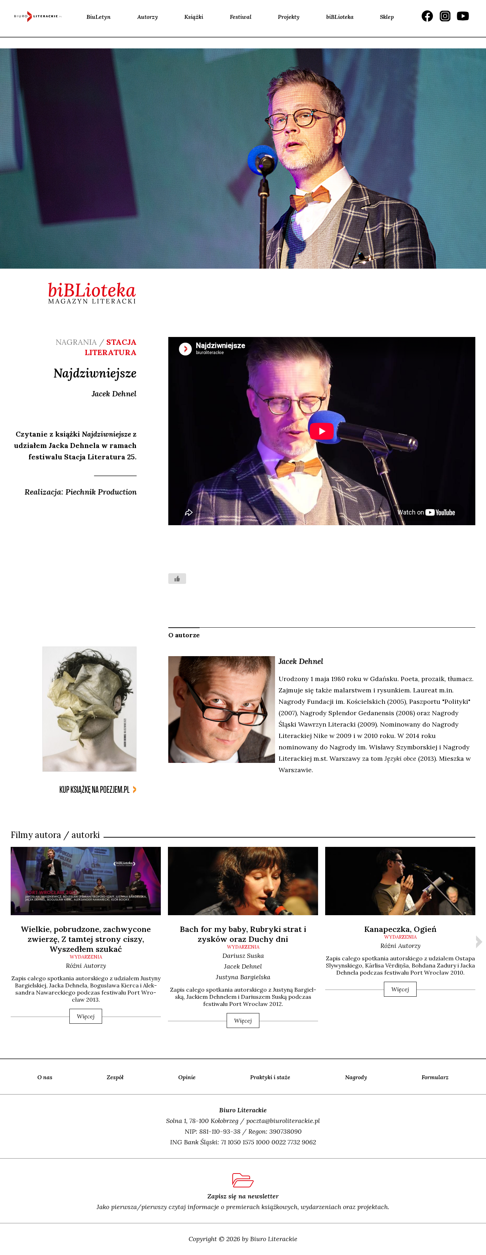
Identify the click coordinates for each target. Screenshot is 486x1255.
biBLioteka (340, 16)
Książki (193, 16)
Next (479, 942)
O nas (44, 1077)
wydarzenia (86, 957)
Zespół (115, 1077)
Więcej (86, 1016)
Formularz (435, 1077)
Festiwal (241, 16)
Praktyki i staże (270, 1077)
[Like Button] (177, 578)
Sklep (387, 16)
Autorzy (147, 16)
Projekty (289, 16)
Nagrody (356, 1077)
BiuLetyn (98, 16)
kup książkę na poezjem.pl (94, 790)
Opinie (187, 1077)
